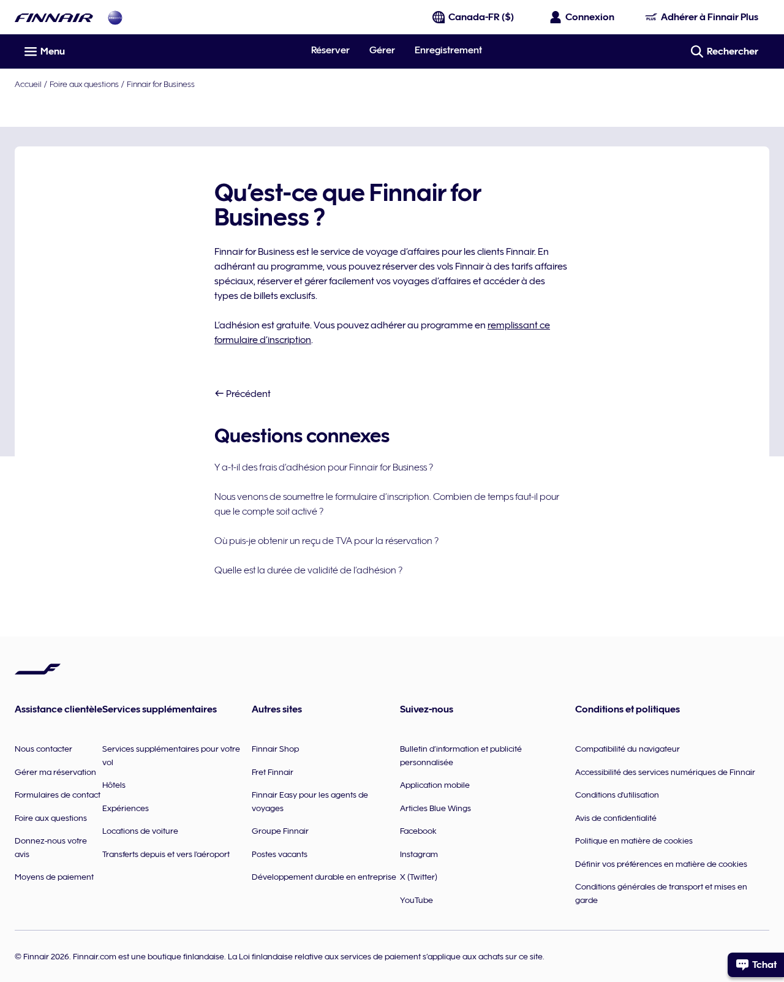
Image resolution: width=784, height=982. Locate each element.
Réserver (330, 50)
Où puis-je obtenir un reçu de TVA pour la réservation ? (326, 540)
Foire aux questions (84, 84)
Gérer (382, 50)
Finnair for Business (161, 84)
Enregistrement (448, 50)
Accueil (28, 84)
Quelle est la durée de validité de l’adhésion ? (308, 570)
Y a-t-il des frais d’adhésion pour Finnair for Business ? (323, 467)
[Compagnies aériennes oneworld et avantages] (115, 17)
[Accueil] (54, 17)
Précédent (247, 393)
